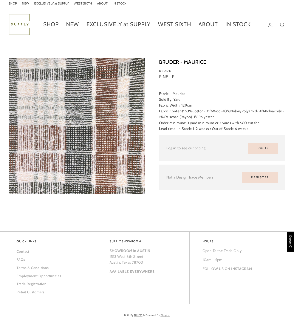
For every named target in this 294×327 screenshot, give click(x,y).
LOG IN (263, 148)
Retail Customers (31, 292)
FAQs (21, 260)
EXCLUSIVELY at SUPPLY (51, 3)
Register (260, 177)
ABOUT (102, 3)
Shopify (165, 315)
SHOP (13, 3)
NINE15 (138, 315)
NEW (25, 3)
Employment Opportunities (39, 276)
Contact (23, 251)
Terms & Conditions (33, 268)
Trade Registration (31, 284)
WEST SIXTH (83, 3)
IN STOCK (119, 3)
